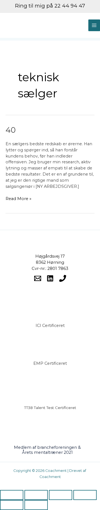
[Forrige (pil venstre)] (11, 505)
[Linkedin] (50, 278)
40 (11, 130)
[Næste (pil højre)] (36, 505)
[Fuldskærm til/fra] (36, 495)
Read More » (18, 198)
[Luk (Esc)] (85, 495)
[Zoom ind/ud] (11, 495)
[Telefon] (63, 278)
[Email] (37, 278)
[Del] (60, 495)
